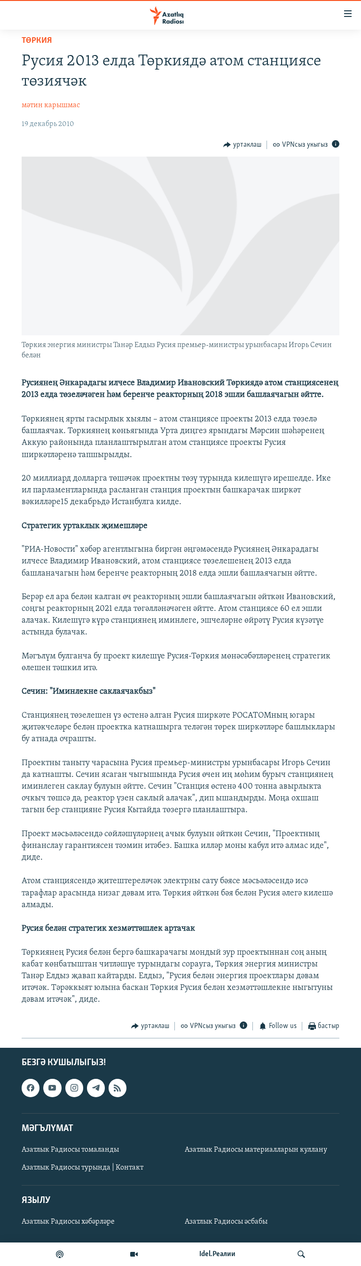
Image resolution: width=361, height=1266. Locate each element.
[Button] (242, 145)
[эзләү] (301, 1254)
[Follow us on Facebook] (30, 1088)
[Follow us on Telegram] (96, 1088)
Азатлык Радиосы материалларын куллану (256, 1150)
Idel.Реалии (217, 1254)
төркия (37, 41)
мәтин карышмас (51, 105)
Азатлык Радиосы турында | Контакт (82, 1167)
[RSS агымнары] (117, 1088)
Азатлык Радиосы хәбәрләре (68, 1222)
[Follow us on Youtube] (52, 1088)
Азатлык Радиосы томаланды (70, 1150)
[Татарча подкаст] (60, 1254)
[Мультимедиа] (134, 1254)
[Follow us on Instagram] (74, 1088)
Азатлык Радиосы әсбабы (226, 1222)
